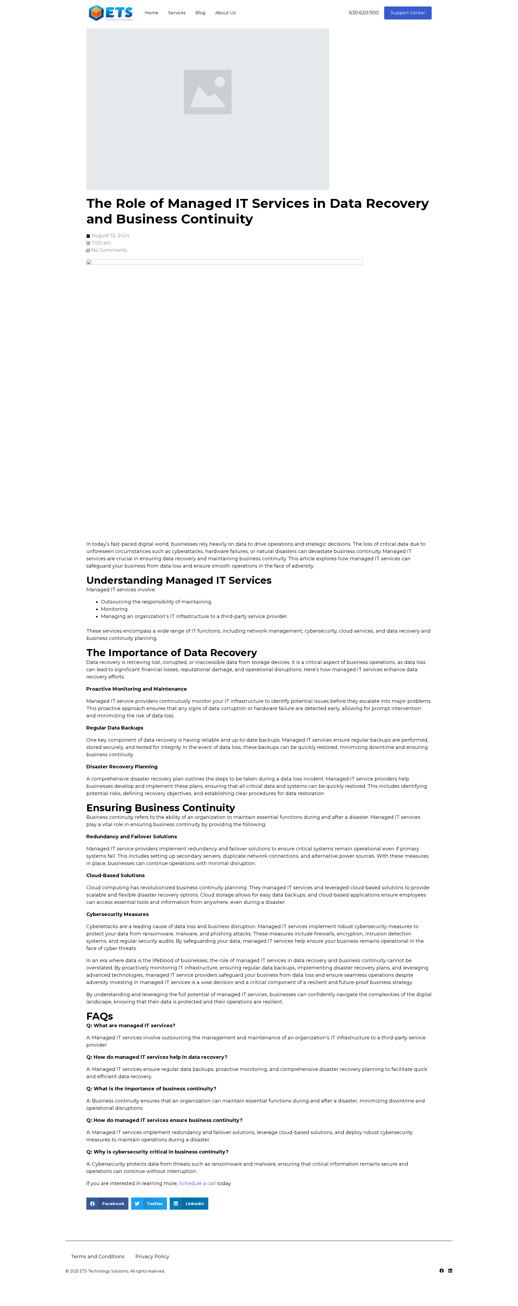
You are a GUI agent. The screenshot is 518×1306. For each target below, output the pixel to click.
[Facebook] (441, 1270)
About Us (225, 12)
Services (177, 12)
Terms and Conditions (98, 1257)
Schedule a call (197, 1183)
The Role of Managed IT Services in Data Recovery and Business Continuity (257, 211)
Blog (200, 12)
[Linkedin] (450, 1270)
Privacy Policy (152, 1257)
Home (151, 12)
